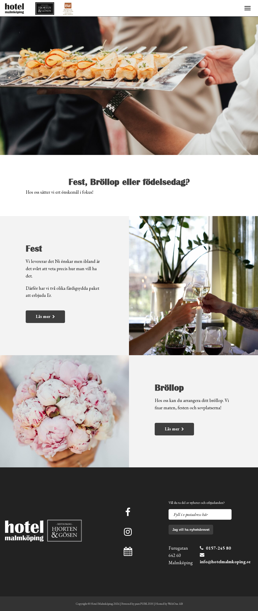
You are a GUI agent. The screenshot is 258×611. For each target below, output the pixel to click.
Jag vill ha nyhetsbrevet (190, 530)
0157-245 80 (218, 548)
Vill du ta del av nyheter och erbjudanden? (197, 502)
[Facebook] (128, 512)
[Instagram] (128, 532)
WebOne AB (175, 604)
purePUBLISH (144, 604)
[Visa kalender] (128, 551)
